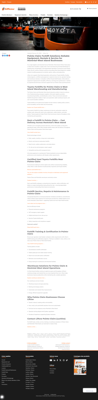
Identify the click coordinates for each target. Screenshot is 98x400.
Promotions (4, 384)
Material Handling (38, 336)
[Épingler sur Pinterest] (9, 55)
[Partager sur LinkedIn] (7, 55)
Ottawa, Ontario (29, 378)
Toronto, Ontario (30, 384)
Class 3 (46, 333)
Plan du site (46, 394)
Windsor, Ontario (30, 388)
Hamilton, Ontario (30, 368)
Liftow (69, 334)
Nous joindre (79, 2)
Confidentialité (53, 394)
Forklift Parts (5, 372)
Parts (56, 336)
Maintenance (30, 336)
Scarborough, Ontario (31, 360)
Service (36, 337)
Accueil (3, 360)
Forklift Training (63, 334)
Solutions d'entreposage (61, 15)
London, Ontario (29, 374)
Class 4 (50, 333)
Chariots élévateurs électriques (63, 333)
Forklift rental (43, 334)
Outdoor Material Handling (48, 336)
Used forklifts (53, 337)
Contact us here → (32, 327)
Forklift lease (30, 334)
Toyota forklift (42, 337)
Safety (32, 337)
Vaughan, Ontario (30, 386)
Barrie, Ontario (29, 362)
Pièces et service (33, 15)
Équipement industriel (21, 15)
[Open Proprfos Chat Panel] (2, 397)
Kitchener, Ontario (30, 370)
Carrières (67, 2)
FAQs (3, 382)
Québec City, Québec (30, 380)
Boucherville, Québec (31, 364)
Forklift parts (37, 334)
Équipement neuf (6, 362)
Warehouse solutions (61, 337)
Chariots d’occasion (6, 364)
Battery (34, 333)
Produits (43, 15)
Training (47, 337)
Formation (50, 15)
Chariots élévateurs (7, 15)
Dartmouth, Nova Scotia (31, 366)
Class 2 (42, 333)
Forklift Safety (50, 334)
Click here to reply (89, 391)
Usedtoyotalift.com (6, 366)
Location (4, 368)
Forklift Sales (56, 334)
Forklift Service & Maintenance (9, 370)
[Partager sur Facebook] (3, 55)
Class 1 (38, 333)
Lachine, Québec (29, 372)
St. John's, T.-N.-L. (30, 382)
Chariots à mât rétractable (64, 336)
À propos (73, 2)
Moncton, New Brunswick (32, 376)
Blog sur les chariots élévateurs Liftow (11, 380)
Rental (29, 337)
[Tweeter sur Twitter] (5, 55)
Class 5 (54, 333)
